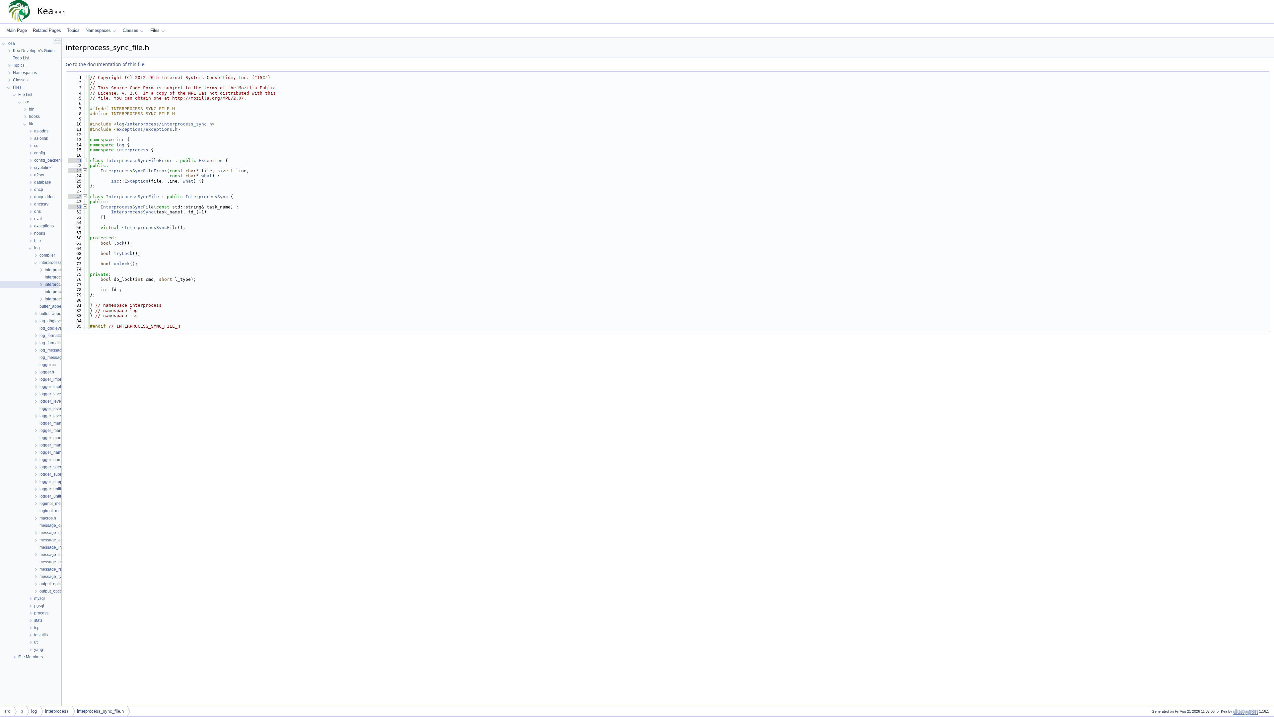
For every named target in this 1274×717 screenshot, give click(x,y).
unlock (122, 263)
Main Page (16, 30)
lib (21, 711)
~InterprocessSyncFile (149, 227)
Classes (130, 30)
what (206, 175)
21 (75, 160)
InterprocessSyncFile (132, 196)
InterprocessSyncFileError (139, 160)
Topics (73, 30)
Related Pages (47, 30)
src (7, 711)
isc (120, 139)
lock (119, 243)
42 (75, 196)
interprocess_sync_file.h (100, 711)
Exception (211, 160)
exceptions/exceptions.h (146, 129)
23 (75, 170)
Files (155, 30)
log (120, 144)
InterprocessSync (206, 196)
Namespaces (98, 30)
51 (75, 206)
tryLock (123, 253)
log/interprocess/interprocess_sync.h (164, 123)
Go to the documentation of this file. (106, 64)
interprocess (132, 149)
